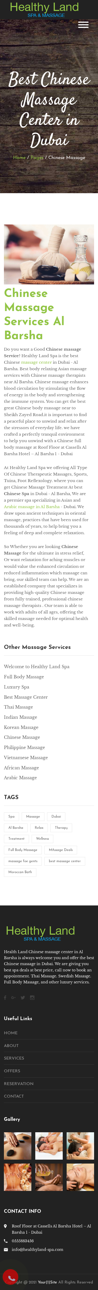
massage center (36, 362)
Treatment (16, 839)
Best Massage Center (26, 697)
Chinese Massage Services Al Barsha (34, 315)
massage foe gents (22, 861)
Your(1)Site (47, 1283)
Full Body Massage (24, 676)
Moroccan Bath (20, 872)
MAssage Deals (61, 850)
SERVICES (14, 1058)
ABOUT (11, 1046)
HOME (11, 1033)
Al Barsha (15, 828)
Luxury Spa (16, 687)
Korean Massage (21, 727)
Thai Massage (18, 707)
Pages (37, 158)
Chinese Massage (22, 737)
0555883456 (23, 1241)
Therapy (61, 828)
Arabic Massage (20, 777)
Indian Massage (20, 717)
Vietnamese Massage (26, 757)
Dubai (56, 816)
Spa (11, 816)
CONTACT (14, 1096)
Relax (39, 828)
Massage (33, 816)
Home (19, 158)
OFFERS (12, 1071)
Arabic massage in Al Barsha (32, 506)
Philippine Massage (24, 747)
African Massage (21, 767)
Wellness (42, 839)
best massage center (65, 861)
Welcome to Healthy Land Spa (37, 666)
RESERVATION (18, 1084)
